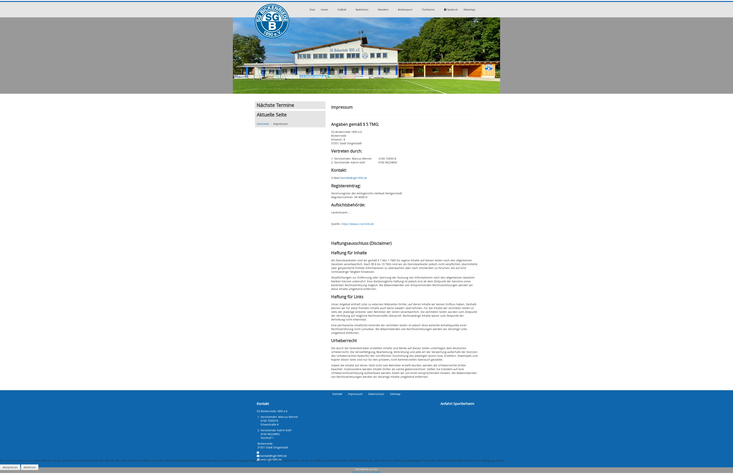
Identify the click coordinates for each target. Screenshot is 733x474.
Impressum (355, 394)
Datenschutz (376, 394)
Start (312, 9)
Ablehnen (29, 467)
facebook (452, 9)
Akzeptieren (10, 467)
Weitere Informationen (366, 472)
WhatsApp (469, 9)
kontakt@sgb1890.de (354, 178)
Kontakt (337, 394)
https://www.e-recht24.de (357, 224)
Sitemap (395, 394)
